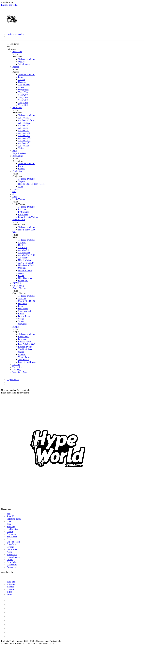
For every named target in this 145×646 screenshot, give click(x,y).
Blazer (21, 275)
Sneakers (22, 298)
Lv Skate (22, 209)
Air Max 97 (23, 257)
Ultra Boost (23, 90)
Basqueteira (17, 156)
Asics (14, 151)
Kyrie (20, 166)
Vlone (21, 319)
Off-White (17, 283)
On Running (18, 285)
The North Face (25, 349)
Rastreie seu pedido (10, 5)
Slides (21, 148)
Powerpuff (23, 280)
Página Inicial (13, 379)
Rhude (21, 313)
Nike (14, 232)
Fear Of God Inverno (27, 362)
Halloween (23, 308)
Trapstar (21, 181)
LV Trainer (23, 214)
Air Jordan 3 (23, 125)
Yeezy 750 (23, 100)
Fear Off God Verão (27, 344)
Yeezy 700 (23, 102)
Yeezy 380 (23, 95)
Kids (14, 196)
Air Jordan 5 (23, 143)
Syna (20, 186)
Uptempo (22, 268)
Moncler (22, 354)
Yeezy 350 (23, 92)
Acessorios (17, 51)
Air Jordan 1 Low (26, 120)
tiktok (9, 592)
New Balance (18, 219)
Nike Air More (24, 260)
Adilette (21, 79)
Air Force (22, 247)
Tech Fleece (23, 359)
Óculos (21, 62)
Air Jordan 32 (24, 133)
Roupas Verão (24, 341)
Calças (21, 352)
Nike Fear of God (26, 265)
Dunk (20, 245)
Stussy (21, 321)
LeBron (21, 168)
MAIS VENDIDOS (27, 301)
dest (14, 191)
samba (21, 87)
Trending (16, 369)
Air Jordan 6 (23, 145)
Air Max (22, 242)
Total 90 (16, 364)
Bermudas (22, 339)
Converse (22, 324)
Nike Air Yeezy (25, 270)
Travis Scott (17, 367)
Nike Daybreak (25, 278)
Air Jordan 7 (23, 130)
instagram (11, 581)
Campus (21, 82)
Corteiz (15, 189)
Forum (21, 77)
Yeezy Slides (24, 84)
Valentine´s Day (19, 372)
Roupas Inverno (25, 347)
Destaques (22, 303)
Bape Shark (23, 336)
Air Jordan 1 (23, 118)
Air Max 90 (23, 250)
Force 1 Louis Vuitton (28, 217)
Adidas (15, 67)
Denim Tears (24, 316)
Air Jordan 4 (23, 128)
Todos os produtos (26, 59)
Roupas (15, 326)
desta (14, 194)
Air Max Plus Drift (26, 255)
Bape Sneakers (19, 153)
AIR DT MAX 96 (26, 263)
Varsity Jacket (24, 357)
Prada (20, 306)
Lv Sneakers (23, 212)
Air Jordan (17, 107)
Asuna (21, 273)
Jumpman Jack (24, 311)
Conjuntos (17, 171)
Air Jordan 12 (24, 123)
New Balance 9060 (26, 229)
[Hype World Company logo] (11, 29)
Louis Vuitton (18, 199)
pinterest (10, 586)
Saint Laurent (24, 64)
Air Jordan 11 (24, 135)
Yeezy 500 (23, 97)
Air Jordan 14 (24, 140)
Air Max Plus (24, 252)
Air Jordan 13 (24, 138)
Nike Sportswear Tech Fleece (31, 184)
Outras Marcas (18, 288)
